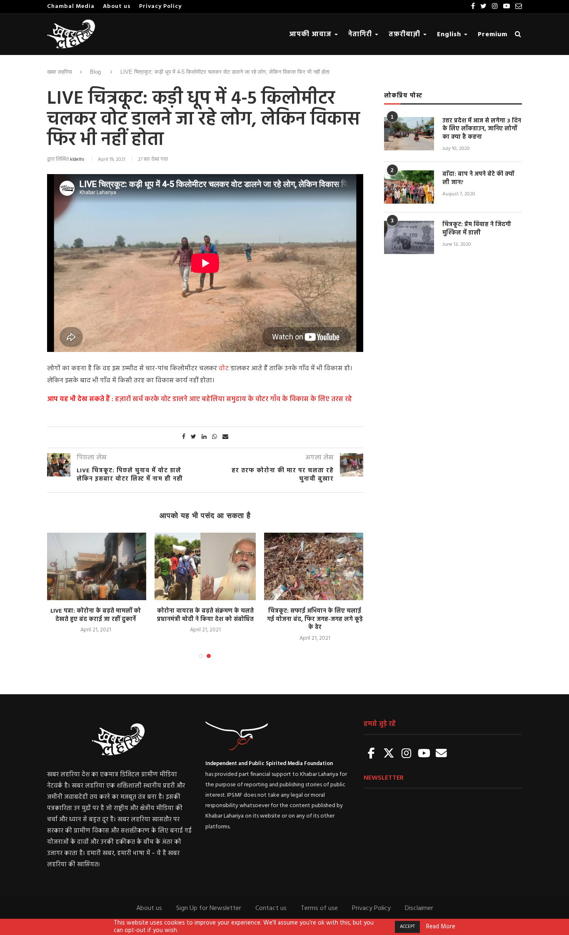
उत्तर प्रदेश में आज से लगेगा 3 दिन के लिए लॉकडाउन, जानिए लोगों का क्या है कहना (481, 129)
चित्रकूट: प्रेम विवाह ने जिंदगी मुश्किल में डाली (476, 229)
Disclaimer (419, 908)
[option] (95, 584)
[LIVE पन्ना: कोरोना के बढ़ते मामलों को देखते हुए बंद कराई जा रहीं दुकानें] (95, 566)
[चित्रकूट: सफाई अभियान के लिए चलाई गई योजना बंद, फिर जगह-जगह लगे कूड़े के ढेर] (314, 566)
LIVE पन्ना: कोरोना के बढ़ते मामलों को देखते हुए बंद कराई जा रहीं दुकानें (95, 615)
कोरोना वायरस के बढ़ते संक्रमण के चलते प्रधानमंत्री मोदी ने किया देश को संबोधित (205, 615)
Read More (440, 927)
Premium (492, 34)
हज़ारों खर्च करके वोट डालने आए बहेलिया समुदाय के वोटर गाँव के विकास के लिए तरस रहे (232, 399)
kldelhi (77, 159)
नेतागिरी (361, 34)
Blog (95, 72)
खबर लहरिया (59, 72)
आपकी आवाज (311, 34)
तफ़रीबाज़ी (405, 34)
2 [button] (209, 656)
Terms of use (319, 908)
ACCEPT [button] (407, 926)
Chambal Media (71, 6)
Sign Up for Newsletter (208, 908)
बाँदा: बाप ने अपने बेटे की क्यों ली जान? (478, 178)
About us (117, 6)
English (450, 34)
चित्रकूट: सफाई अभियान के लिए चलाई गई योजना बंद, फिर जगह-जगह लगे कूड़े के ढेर (315, 619)
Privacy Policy (160, 6)
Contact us (271, 908)
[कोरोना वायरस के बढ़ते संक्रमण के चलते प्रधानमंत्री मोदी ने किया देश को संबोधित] (205, 566)
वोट (224, 368)
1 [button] (201, 656)
